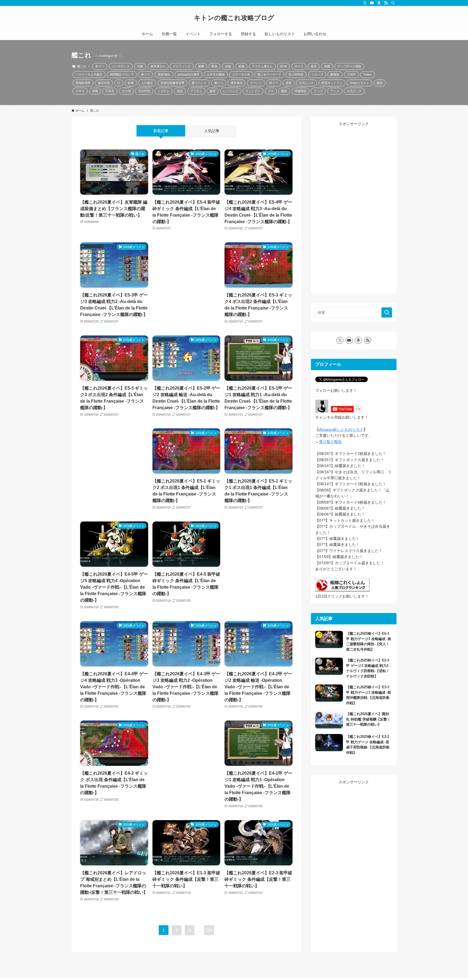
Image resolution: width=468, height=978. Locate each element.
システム (164, 91)
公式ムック (306, 82)
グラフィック (182, 66)
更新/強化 (164, 74)
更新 (289, 82)
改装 (314, 66)
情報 (95, 91)
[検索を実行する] (386, 312)
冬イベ (99, 66)
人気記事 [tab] (211, 131)
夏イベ (218, 82)
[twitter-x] (364, 3)
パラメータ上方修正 (89, 74)
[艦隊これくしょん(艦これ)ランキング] (342, 590)
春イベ (145, 74)
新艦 (327, 66)
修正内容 (104, 82)
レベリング (230, 91)
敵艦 (201, 66)
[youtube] (371, 3)
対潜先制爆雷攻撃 (172, 82)
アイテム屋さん (262, 66)
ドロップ (317, 74)
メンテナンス (121, 66)
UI (118, 82)
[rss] (385, 3)
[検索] (392, 3)
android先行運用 (188, 74)
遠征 (180, 91)
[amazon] (378, 3)
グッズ (318, 91)
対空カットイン (331, 82)
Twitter (367, 74)
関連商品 (301, 91)
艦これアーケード (269, 74)
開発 (214, 66)
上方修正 (147, 82)
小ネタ (80, 91)
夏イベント (199, 82)
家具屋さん (158, 66)
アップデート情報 (349, 66)
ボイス (298, 66)
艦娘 (284, 91)
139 (209, 930)
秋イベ (273, 82)
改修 (228, 66)
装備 (241, 66)
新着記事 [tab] (160, 131)
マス (271, 91)
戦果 (131, 82)
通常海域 (236, 82)
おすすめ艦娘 (216, 74)
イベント (256, 82)
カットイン (252, 91)
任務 (140, 66)
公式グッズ (354, 91)
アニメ (334, 91)
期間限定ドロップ (122, 74)
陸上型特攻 (296, 74)
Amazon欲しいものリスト (341, 429)
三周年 (351, 74)
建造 (380, 82)
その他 (126, 91)
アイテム (196, 91)
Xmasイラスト (359, 82)
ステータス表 (241, 74)
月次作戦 (144, 91)
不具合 (109, 91)
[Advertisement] (186, 278)
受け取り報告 (330, 441)
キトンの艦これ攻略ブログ (234, 18)
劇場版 (334, 74)
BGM (283, 66)
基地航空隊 (83, 82)
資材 (213, 91)
